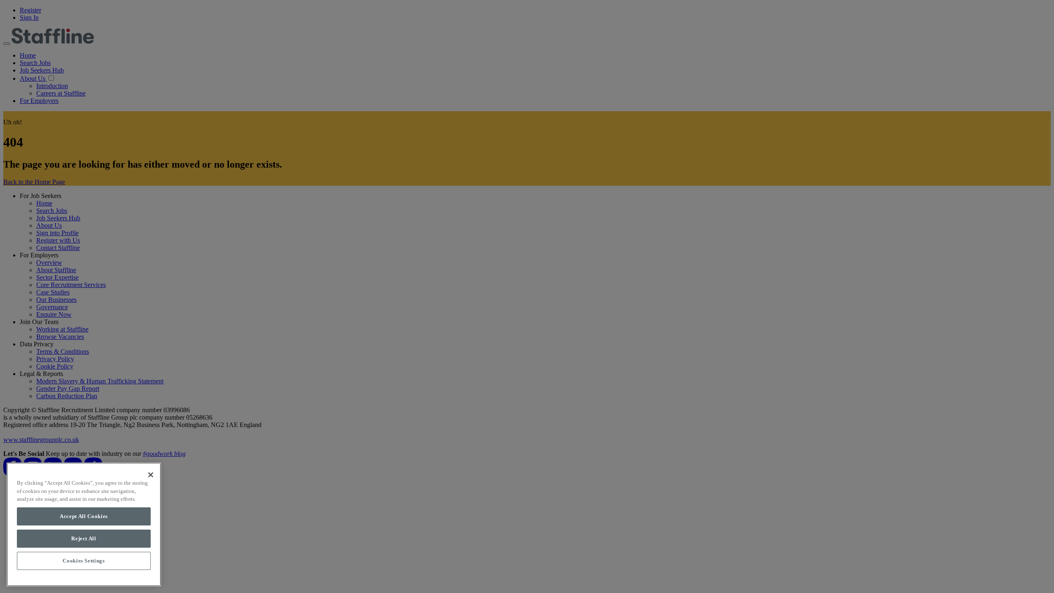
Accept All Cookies (84, 516)
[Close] (151, 475)
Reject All (83, 538)
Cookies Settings (84, 561)
